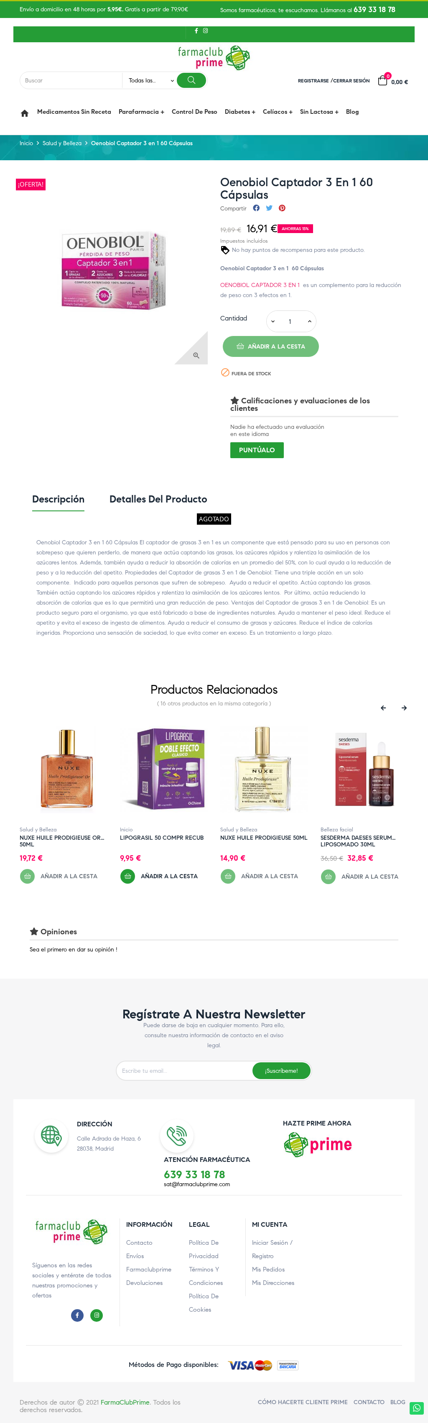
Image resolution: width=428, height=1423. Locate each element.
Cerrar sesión (351, 80)
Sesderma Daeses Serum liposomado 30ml (356, 838)
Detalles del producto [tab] (158, 499)
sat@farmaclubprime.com (197, 1184)
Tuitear (269, 209)
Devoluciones (144, 1283)
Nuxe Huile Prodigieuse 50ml (264, 838)
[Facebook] (196, 30)
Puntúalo (257, 450)
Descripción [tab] (58, 499)
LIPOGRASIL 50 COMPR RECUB (162, 838)
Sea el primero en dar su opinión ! (73, 949)
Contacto (139, 1242)
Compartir (256, 209)
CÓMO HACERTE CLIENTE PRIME (303, 1402)
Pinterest (282, 209)
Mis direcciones (273, 1283)
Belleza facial (337, 829)
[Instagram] (204, 30)
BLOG (397, 1402)
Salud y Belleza (38, 829)
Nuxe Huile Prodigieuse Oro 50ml (62, 838)
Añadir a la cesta (276, 346)
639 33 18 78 (374, 9)
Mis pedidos (268, 1269)
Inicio (126, 829)
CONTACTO (369, 1402)
